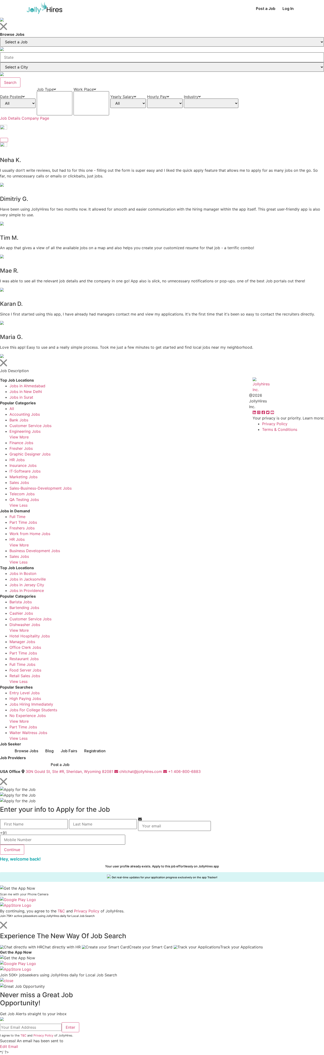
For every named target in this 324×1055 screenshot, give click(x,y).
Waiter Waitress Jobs (28, 732)
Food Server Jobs (25, 670)
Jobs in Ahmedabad (27, 385)
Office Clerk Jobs (25, 647)
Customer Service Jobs (30, 425)
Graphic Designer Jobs (30, 454)
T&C (61, 911)
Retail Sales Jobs (24, 675)
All (11, 408)
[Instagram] (259, 412)
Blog (49, 750)
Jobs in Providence (26, 590)
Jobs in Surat (21, 397)
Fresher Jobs (21, 448)
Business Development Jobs (34, 550)
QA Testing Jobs (24, 499)
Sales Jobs (19, 482)
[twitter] (268, 412)
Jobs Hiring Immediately (31, 704)
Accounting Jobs (24, 414)
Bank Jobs (18, 420)
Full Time (17, 516)
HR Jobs (17, 459)
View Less (18, 505)
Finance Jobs (21, 442)
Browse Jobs (26, 750)
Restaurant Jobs (24, 658)
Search (10, 82)
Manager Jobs (22, 641)
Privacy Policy (274, 423)
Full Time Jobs (22, 664)
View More (19, 437)
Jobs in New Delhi (25, 391)
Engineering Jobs (25, 431)
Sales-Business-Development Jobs (40, 488)
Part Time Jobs (23, 522)
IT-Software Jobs (25, 471)
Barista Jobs (20, 602)
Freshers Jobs (22, 528)
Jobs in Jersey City (26, 584)
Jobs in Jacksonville (27, 579)
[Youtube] (272, 412)
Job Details (10, 118)
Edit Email (9, 1046)
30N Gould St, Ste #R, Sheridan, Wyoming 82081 (69, 771)
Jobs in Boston (22, 573)
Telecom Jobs (22, 493)
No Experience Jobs (27, 715)
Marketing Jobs (23, 476)
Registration (95, 750)
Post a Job (265, 8)
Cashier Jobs (21, 613)
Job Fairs (69, 750)
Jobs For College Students (33, 710)
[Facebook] (264, 412)
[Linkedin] (255, 412)
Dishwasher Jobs (24, 624)
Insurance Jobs (23, 465)
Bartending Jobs (24, 607)
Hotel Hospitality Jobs (29, 636)
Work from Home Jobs (29, 533)
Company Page (35, 118)
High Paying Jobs (25, 698)
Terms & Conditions (279, 429)
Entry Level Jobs (24, 692)
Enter (70, 1027)
